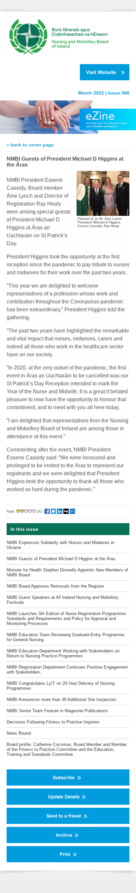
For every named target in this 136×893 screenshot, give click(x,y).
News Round (19, 733)
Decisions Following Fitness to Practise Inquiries (53, 721)
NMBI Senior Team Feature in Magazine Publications (57, 710)
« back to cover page (30, 144)
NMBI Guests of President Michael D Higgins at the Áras (61, 558)
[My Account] (67, 803)
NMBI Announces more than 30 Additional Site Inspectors (62, 699)
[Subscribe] (67, 784)
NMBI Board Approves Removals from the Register (55, 586)
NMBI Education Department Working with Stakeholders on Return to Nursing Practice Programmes (63, 653)
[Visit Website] (64, 72)
